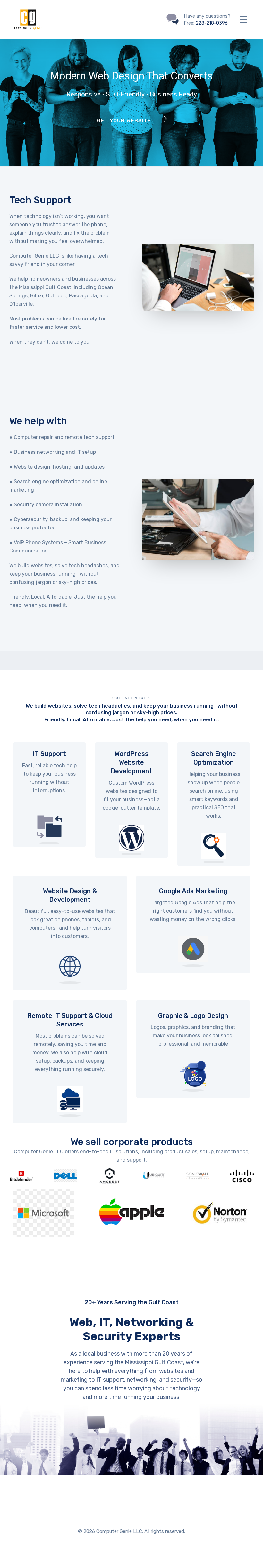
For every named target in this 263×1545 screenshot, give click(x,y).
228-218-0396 (212, 23)
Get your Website (124, 121)
